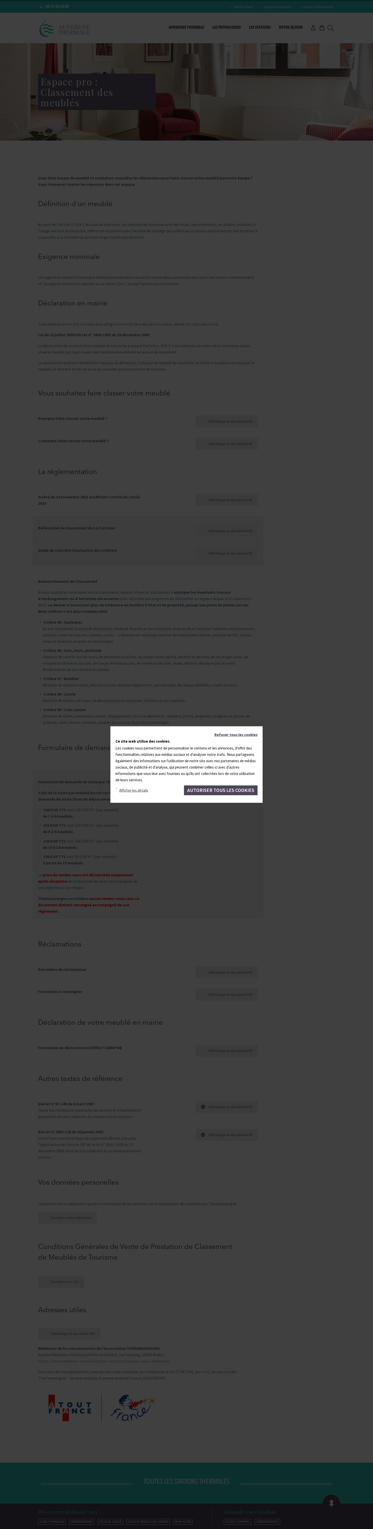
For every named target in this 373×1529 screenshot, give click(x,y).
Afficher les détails (133, 790)
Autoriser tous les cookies (220, 790)
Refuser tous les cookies (236, 734)
